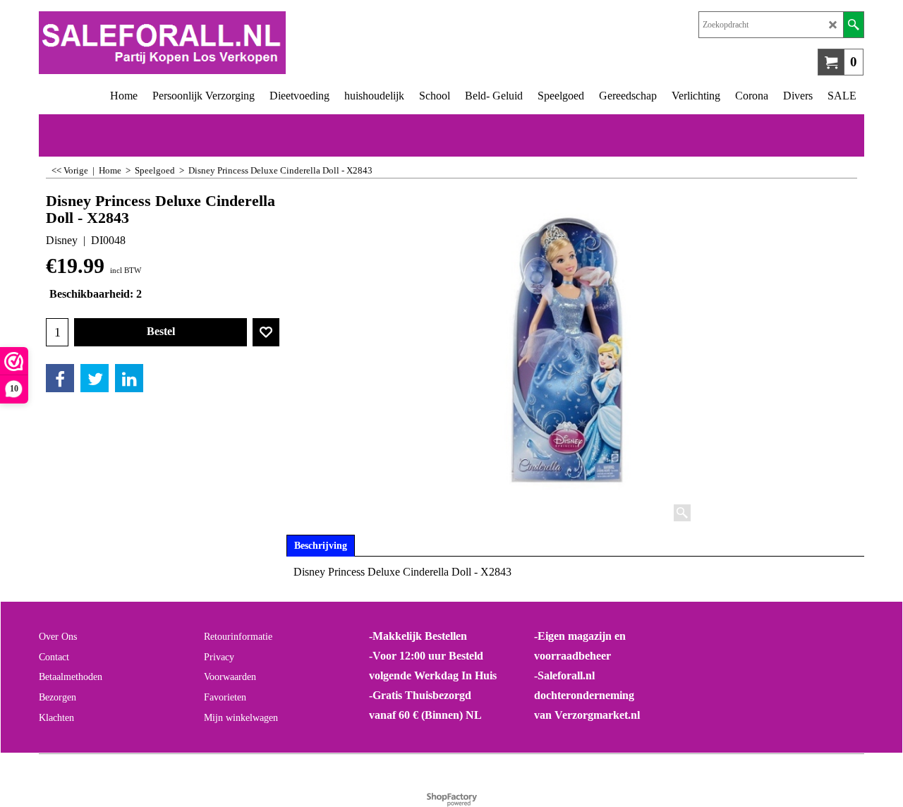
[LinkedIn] (129, 378)
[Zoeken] (853, 24)
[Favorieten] (266, 332)
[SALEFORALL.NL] (245, 42)
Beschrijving (320, 545)
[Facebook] (60, 378)
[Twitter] (94, 378)
